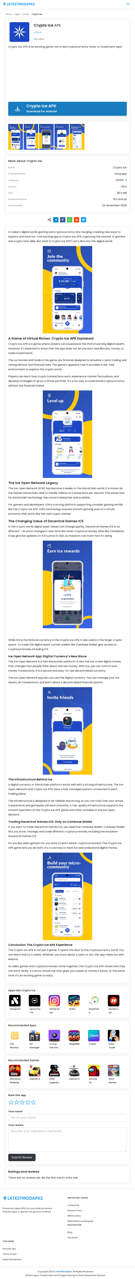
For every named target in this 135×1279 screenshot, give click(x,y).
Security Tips (9, 1248)
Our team (73, 1237)
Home (9, 14)
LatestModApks (63, 1271)
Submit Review (22, 1157)
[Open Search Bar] (128, 4)
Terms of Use (10, 1254)
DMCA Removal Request (80, 1221)
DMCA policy (74, 1215)
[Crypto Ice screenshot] (16, 137)
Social (26, 14)
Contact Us (73, 1205)
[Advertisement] (67, 76)
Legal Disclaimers (12, 1259)
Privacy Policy (75, 1210)
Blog (70, 1232)
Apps (17, 14)
